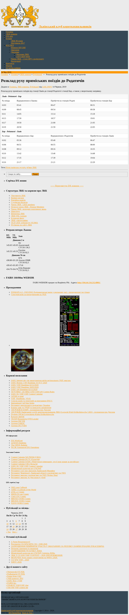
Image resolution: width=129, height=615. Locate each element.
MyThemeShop (15, 613)
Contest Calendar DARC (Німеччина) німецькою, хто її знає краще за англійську (45, 462)
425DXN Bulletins (18, 443)
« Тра (8, 532)
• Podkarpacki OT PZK (15, 574)
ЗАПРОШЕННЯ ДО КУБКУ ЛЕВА (26, 551)
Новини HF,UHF (18, 48)
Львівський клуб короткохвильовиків (17, 610)
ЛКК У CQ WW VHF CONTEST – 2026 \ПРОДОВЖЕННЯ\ (37, 555)
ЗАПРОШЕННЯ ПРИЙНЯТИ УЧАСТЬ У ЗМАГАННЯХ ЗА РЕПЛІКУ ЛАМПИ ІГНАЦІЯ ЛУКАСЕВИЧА (57, 546)
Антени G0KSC (18, 423)
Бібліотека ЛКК (18, 214)
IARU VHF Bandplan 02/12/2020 (25, 385)
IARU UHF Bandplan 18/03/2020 (25, 387)
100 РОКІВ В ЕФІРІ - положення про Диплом (31, 410)
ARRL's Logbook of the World (23, 490)
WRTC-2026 (16, 562)
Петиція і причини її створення (24, 548)
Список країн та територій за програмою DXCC (32, 401)
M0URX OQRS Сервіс (20, 501)
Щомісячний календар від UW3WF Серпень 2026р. (33, 553)
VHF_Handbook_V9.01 (21, 398)
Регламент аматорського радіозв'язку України (30, 405)
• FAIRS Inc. (11, 583)
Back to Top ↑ (28, 613)
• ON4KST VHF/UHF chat (17, 585)
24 (7, 529)
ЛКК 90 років (17, 41)
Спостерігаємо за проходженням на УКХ (28, 294)
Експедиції (16, 61)
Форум (9, 66)
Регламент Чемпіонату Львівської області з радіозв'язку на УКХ (38, 473)
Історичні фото (17, 218)
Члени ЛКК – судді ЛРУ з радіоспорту (27, 59)
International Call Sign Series (22, 403)
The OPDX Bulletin (19, 445)
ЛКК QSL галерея (18, 216)
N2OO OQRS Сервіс (20, 503)
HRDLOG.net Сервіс (20, 494)
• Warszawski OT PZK (15, 572)
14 (20, 524)
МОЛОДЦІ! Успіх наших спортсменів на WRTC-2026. (34, 558)
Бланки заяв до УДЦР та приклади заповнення (31, 408)
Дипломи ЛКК (22, 54)
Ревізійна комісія (18, 200)
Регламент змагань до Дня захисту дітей (28, 477)
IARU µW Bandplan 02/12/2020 (24, 389)
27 (17, 529)
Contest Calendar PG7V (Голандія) (25, 459)
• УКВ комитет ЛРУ (14, 578)
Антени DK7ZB (18, 421)
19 (13, 527)
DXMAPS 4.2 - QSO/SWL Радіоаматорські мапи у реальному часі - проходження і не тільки (50, 292)
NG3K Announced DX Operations (25, 447)
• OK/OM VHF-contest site (17, 588)
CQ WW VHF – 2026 (20, 560)
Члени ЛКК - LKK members (23, 205)
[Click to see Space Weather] (22, 371)
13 (17, 524)
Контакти (10, 63)
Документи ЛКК (18, 196)
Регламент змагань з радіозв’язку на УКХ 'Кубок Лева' (34, 475)
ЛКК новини (11, 34)
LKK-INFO (47, 87)
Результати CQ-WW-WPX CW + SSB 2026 (29, 544)
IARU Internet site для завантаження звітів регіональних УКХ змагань (41, 380)
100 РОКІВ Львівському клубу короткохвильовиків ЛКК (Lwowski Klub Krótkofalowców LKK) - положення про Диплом (63, 412)
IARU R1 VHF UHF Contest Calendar (27, 394)
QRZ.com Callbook (19, 487)
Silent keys (15, 211)
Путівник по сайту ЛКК (21, 225)
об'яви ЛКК (31, 167)
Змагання (15, 50)
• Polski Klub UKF (13, 576)
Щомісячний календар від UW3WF (26, 468)
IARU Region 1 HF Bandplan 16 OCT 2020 (29, 383)
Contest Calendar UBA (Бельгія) (24, 464)
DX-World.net (17, 441)
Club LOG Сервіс (18, 496)
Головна (9, 32)
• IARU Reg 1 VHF (14, 581)
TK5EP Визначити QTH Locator (24, 419)
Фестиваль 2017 (18, 43)
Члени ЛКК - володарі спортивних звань (28, 209)
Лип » (14, 532)
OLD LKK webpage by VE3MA (24, 223)
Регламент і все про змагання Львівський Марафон (33, 471)
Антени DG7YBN (19, 426)
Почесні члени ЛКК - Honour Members (27, 207)
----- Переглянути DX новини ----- (67, 185)
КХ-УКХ (10, 45)
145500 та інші (17, 396)
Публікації (37, 74)
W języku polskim (13, 68)
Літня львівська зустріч (15, 167)
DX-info (9, 36)
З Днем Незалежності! (20, 542)
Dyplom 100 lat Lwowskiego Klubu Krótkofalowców (32, 414)
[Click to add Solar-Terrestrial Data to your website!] (69, 345)
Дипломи (15, 52)
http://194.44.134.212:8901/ (89, 283)
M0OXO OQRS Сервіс (21, 499)
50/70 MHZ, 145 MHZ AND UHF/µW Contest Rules (32, 392)
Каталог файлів (17, 417)
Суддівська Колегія (19, 202)
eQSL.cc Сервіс (17, 492)
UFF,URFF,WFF (23, 57)
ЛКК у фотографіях (19, 220)
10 (7, 524)
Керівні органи (17, 198)
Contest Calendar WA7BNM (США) (26, 457)
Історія (9, 39)
